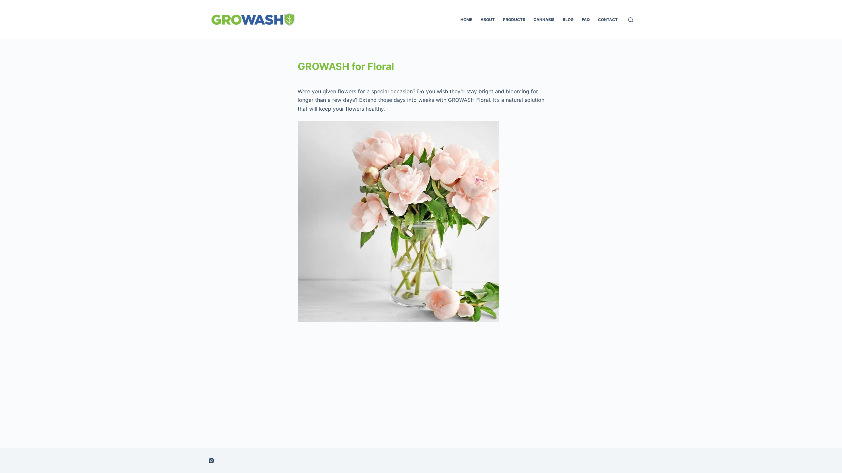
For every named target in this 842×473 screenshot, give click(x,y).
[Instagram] (211, 460)
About (488, 19)
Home (466, 19)
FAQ (586, 19)
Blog (568, 19)
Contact (608, 19)
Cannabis (544, 19)
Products (514, 19)
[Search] (630, 19)
